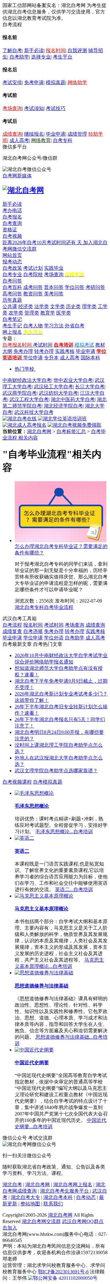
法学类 (41, 306)
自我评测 (77, 50)
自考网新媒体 (17, 175)
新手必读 (34, 50)
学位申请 (33, 357)
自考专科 (62, 140)
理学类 (89, 306)
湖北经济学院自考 (63, 405)
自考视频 (12, 236)
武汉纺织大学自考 (58, 393)
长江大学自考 (90, 386)
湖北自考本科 (58, 1197)
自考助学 (19, 56)
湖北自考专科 (29, 607)
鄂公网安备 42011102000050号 (65, 1278)
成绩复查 (12, 631)
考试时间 (43, 344)
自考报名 (12, 216)
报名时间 (55, 50)
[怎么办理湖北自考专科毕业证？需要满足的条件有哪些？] (60, 540)
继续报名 (34, 134)
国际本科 (90, 357)
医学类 (63, 312)
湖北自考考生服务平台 (65, 1190)
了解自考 (12, 50)
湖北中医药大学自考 (73, 399)
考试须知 (34, 108)
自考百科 (12, 287)
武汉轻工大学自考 (53, 386)
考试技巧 (55, 108)
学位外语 (54, 637)
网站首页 (12, 255)
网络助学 (77, 82)
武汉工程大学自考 (29, 399)
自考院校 (33, 274)
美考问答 (54, 293)
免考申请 (34, 82)
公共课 (9, 306)
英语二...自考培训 (74, 889)
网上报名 (12, 332)
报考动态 (12, 261)
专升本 (51, 357)
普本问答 (54, 287)
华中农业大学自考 (73, 380)
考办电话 (12, 210)
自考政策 (12, 268)
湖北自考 (12, 1184)
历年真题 (12, 300)
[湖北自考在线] (19, 418)
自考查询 (12, 223)
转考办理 (44, 351)
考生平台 (62, 56)
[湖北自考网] (23, 190)
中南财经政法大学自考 (26, 380)
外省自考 (74, 325)
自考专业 (12, 274)
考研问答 (95, 287)
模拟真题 (55, 82)
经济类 (25, 306)
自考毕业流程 (58, 607)
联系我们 (53, 1203)
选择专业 (41, 56)
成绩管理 (77, 134)
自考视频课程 (17, 781)
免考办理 (23, 351)
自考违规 (33, 631)
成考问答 (33, 287)
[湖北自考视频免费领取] (74, 425)
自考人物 (33, 325)
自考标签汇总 (71, 431)
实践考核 (65, 351)
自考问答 (12, 280)
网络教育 (41, 140)
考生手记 (12, 325)
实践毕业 (54, 268)
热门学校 (24, 369)
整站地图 (30, 1203)
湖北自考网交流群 (41, 1221)
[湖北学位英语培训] (62, 418)
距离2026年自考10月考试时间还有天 (42, 242)
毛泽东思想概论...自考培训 (64, 831)
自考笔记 (12, 319)
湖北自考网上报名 (72, 1184)
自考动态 (86, 1197)
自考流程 (12, 625)
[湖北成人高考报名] (24, 425)
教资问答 (33, 293)
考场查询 (12, 108)
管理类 (31, 312)
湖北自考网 (39, 431)
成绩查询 (12, 134)
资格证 (9, 229)
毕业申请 (55, 134)
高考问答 (12, 293)
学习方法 (54, 325)
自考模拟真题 (47, 781)
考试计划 (33, 268)
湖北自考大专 (25, 1197)
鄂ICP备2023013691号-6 (63, 1271)
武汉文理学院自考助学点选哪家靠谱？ (56, 770)
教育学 (47, 312)
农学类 (16, 312)
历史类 (73, 306)
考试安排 (12, 82)
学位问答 (74, 287)
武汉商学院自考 (19, 393)
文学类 (57, 306)
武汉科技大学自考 (33, 412)
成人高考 (19, 140)
